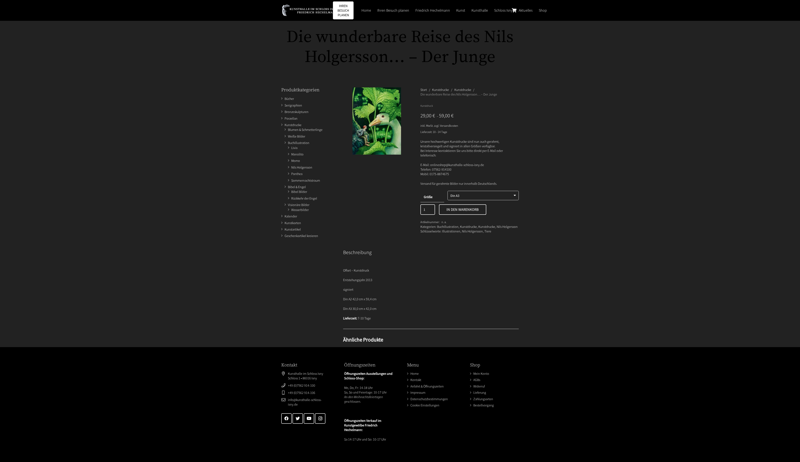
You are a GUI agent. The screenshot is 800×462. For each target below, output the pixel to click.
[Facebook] (286, 418)
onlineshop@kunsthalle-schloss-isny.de (457, 165)
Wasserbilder (300, 210)
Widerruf (479, 386)
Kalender (291, 216)
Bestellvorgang (483, 405)
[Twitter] (297, 418)
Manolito (297, 154)
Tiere (487, 231)
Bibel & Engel (297, 187)
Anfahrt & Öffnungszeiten (427, 386)
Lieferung (479, 392)
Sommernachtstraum (305, 180)
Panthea (296, 174)
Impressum (417, 392)
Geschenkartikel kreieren (301, 236)
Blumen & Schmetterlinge (305, 130)
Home (414, 373)
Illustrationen (451, 231)
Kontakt (415, 380)
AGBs (476, 380)
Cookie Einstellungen (424, 405)
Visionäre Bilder (298, 205)
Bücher (289, 99)
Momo (295, 161)
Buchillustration (298, 143)
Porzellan (291, 118)
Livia (294, 148)
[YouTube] (309, 418)
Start (423, 90)
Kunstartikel (293, 229)
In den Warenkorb (462, 209)
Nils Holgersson (301, 167)
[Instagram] (320, 418)
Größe (428, 197)
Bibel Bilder (299, 192)
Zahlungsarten (483, 399)
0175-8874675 (439, 174)
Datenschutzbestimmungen (429, 399)
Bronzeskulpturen (297, 112)
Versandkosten (449, 126)
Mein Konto (481, 373)
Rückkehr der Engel (304, 198)
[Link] (309, 10)
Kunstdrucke (293, 125)
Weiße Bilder (296, 136)
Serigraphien (293, 105)
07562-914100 (441, 169)
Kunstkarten (293, 223)
